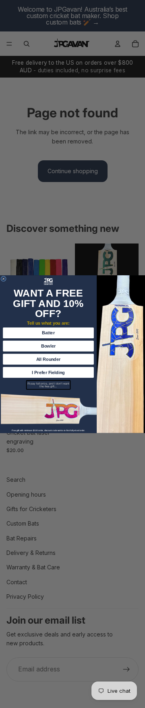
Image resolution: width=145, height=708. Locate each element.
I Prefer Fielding (48, 372)
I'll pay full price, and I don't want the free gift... (48, 385)
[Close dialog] (3, 278)
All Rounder (48, 358)
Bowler (48, 346)
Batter (48, 332)
